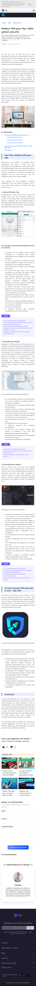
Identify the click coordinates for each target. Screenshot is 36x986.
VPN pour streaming (8, 760)
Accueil (4, 22)
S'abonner (30, 928)
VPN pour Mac (17, 22)
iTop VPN (4, 10)
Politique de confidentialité (10, 974)
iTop (3, 15)
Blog (9, 22)
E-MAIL (4, 819)
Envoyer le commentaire (18, 847)
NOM (3, 811)
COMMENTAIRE (7, 827)
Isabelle (4, 44)
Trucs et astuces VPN (25, 760)
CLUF (4, 976)
